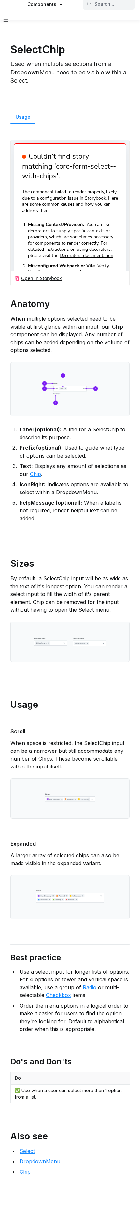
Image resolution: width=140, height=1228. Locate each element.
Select (27, 1151)
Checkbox (58, 995)
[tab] (22, 117)
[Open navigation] (6, 19)
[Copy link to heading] (7, 303)
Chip (35, 474)
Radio (89, 987)
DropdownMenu (40, 1161)
